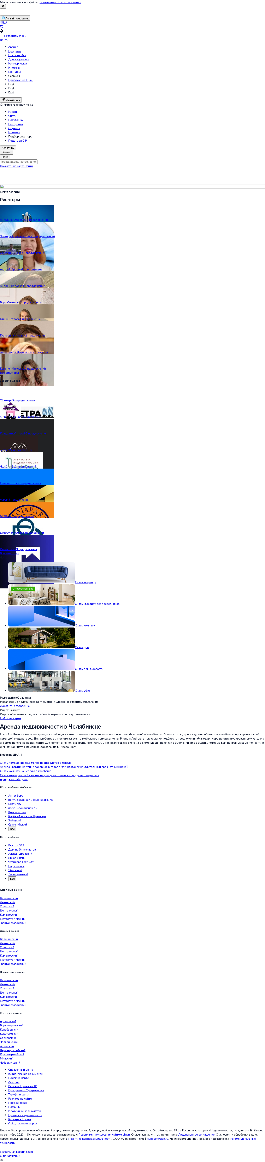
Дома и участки (18, 59)
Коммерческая (18, 63)
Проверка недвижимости (25, 1115)
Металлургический (12, 919)
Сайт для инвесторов (22, 1123)
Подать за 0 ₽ (17, 140)
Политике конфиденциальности (89, 1139)
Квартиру (8, 148)
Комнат (7, 152)
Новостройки (17, 55)
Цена (5, 157)
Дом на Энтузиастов (22, 849)
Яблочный (15, 870)
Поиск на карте (18, 1078)
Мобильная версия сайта (17, 1152)
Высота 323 (16, 845)
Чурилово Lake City (21, 862)
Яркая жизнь (16, 858)
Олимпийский (17, 824)
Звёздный (14, 820)
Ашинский (7, 1046)
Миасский (6, 1058)
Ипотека (14, 67)
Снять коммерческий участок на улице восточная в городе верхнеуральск (49, 775)
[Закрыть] (3, 6)
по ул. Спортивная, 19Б (23, 808)
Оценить (14, 128)
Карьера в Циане (19, 1119)
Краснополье (17, 812)
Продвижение (17, 1103)
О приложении (10, 1156)
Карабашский (9, 1029)
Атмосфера (15, 795)
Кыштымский (9, 1034)
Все (12, 829)
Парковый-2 (16, 866)
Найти (28, 166)
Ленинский (7, 902)
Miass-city (14, 804)
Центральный (9, 910)
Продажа (14, 51)
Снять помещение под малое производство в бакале (35, 763)
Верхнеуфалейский (12, 1050)
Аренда (13, 47)
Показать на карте (12, 166)
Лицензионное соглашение (196, 1134)
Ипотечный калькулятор (24, 1111)
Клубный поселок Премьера (27, 816)
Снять (12, 116)
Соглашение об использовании (60, 2)
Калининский (9, 898)
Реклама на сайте (20, 1098)
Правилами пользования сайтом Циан (104, 1134)
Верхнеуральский (11, 1025)
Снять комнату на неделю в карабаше (25, 771)
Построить (15, 124)
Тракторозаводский (13, 923)
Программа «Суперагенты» (26, 1090)
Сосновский (8, 1038)
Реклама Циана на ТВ (22, 1086)
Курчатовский (9, 914)
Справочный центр (21, 1069)
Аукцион (13, 1082)
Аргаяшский (8, 1021)
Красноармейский (12, 1054)
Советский (7, 906)
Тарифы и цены (18, 1094)
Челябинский (9, 1042)
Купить (13, 111)
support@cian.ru (157, 1139)
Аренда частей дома (14, 779)
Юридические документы (25, 1074)
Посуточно (15, 120)
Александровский (20, 853)
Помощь (14, 1107)
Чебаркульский (10, 1062)
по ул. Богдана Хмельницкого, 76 (30, 800)
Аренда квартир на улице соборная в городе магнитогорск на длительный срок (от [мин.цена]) (64, 767)
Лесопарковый (18, 874)
